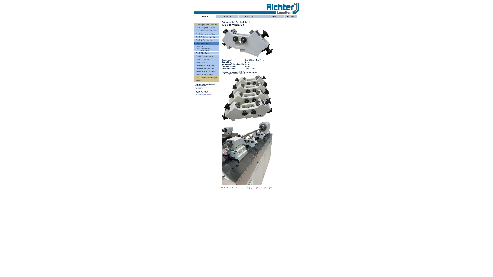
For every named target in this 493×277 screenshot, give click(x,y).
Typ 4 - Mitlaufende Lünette (205, 37)
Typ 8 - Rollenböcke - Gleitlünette (203, 49)
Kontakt (273, 16)
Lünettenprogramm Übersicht (206, 25)
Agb (271, 188)
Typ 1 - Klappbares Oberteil (205, 28)
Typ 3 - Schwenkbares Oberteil (206, 34)
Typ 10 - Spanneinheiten (204, 56)
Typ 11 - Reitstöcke (202, 59)
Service (198, 81)
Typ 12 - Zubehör (202, 62)
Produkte (205, 16)
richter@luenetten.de (204, 94)
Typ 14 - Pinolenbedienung (205, 68)
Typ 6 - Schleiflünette (203, 43)
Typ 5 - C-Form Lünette (204, 40)
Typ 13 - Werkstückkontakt (205, 65)
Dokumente (227, 16)
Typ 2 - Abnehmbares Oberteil (206, 31)
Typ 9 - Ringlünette (202, 53)
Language (291, 16)
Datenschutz (260, 188)
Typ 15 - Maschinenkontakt (205, 71)
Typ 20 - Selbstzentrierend (205, 75)
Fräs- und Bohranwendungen (206, 78)
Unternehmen (250, 16)
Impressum (253, 188)
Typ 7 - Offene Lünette (203, 46)
